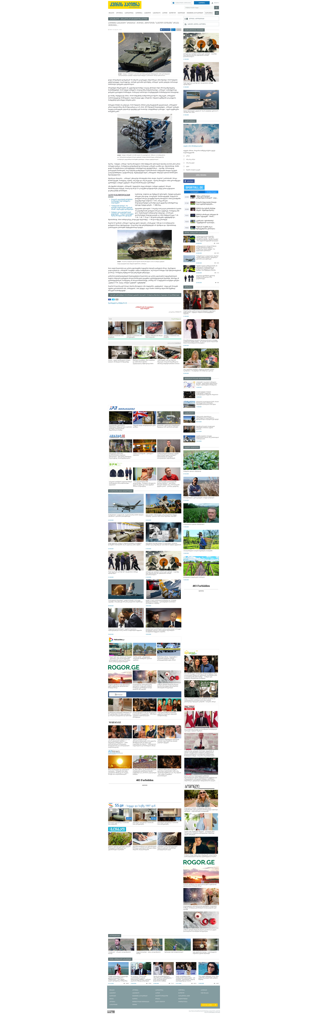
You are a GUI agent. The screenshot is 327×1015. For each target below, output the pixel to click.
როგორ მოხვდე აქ (175, 319)
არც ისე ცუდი (190, 163)
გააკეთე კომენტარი (175, 312)
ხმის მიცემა (201, 175)
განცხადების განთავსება (183, 3)
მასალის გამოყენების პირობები (212, 1012)
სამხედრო (189, 413)
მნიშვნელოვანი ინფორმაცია (197, 379)
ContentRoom (174, 343)
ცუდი (187, 166)
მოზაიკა (188, 287)
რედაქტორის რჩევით (194, 30)
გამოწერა (202, 3)
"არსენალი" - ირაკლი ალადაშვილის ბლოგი (128, 19)
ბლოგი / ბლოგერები (196, 18)
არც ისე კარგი (190, 159)
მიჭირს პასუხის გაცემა (193, 170)
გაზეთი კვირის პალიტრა (196, 24)
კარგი (188, 156)
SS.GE (110, 319)
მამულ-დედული (192, 448)
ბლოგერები (114, 936)
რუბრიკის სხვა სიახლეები (120, 491)
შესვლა (216, 3)
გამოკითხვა (190, 121)
